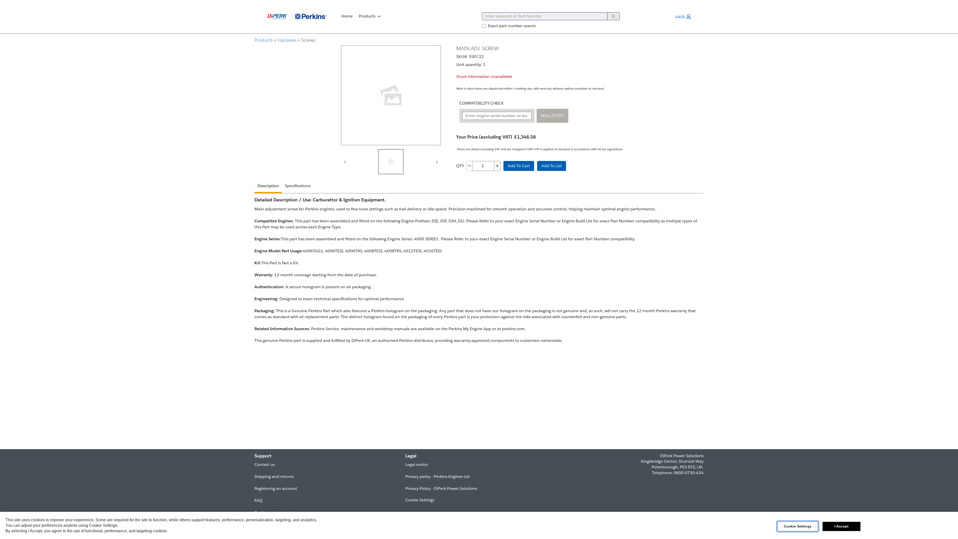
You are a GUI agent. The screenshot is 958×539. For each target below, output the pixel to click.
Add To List (551, 165)
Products (367, 16)
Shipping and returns (274, 476)
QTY (460, 165)
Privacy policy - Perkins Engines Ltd (437, 476)
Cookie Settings (798, 526)
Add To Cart (519, 165)
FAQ (258, 500)
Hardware (287, 40)
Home (347, 16)
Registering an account (275, 488)
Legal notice (416, 464)
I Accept (841, 526)
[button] (683, 16)
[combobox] (542, 16)
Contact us (264, 464)
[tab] (390, 161)
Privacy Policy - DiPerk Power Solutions (441, 488)
